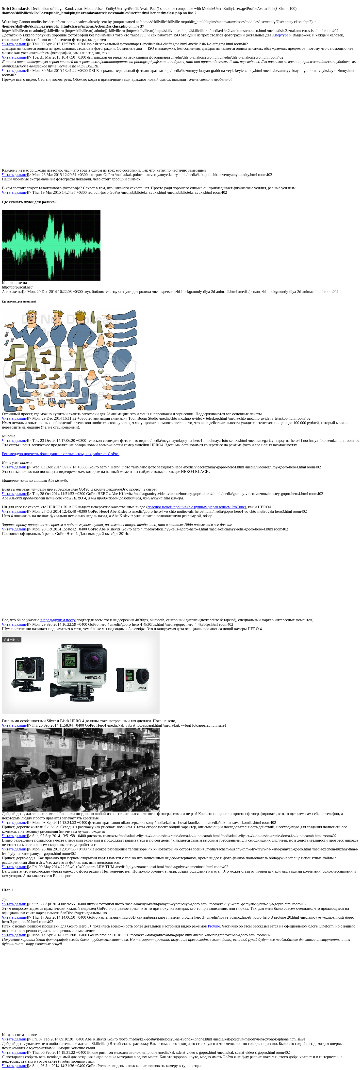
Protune (214, 926)
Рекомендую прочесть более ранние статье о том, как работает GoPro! (60, 454)
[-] (51, 279)
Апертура (280, 35)
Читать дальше (14, 44)
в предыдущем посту (58, 620)
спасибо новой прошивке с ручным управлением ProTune (196, 507)
